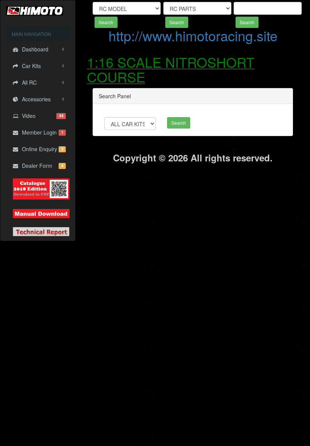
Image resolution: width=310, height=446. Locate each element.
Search (106, 22)
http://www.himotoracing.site (192, 35)
